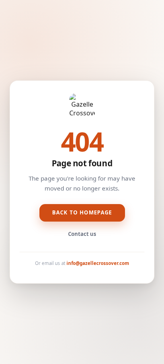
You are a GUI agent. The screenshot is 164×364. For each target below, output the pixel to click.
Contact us (82, 233)
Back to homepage (82, 212)
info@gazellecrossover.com (97, 263)
